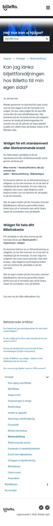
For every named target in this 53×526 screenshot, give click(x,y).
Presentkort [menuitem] (13, 478)
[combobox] (23, 38)
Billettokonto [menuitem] (14, 466)
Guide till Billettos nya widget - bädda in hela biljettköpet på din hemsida (23, 359)
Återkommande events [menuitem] (19, 442)
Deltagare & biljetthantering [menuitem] (21, 460)
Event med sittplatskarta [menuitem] (20, 454)
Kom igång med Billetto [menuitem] (19, 383)
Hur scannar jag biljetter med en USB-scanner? (24, 368)
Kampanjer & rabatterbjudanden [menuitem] (24, 448)
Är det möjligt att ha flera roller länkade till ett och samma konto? (25, 339)
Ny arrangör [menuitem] (11, 490)
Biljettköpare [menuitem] (11, 484)
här (38, 296)
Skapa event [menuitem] (14, 395)
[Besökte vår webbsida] (41, 507)
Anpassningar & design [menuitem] (19, 401)
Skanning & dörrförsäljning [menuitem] (21, 419)
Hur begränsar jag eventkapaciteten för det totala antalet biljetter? (25, 329)
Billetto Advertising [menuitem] (17, 431)
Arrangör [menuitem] (9, 377)
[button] (47, 377)
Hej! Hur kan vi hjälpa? (23, 32)
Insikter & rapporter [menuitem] (17, 413)
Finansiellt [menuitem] (13, 425)
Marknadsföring (38, 58)
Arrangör (20, 58)
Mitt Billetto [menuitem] (13, 389)
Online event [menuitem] (14, 472)
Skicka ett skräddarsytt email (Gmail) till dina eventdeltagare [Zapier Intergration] (23, 349)
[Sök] (47, 38)
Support (7, 58)
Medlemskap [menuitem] (14, 407)
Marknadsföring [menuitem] (16, 436)
